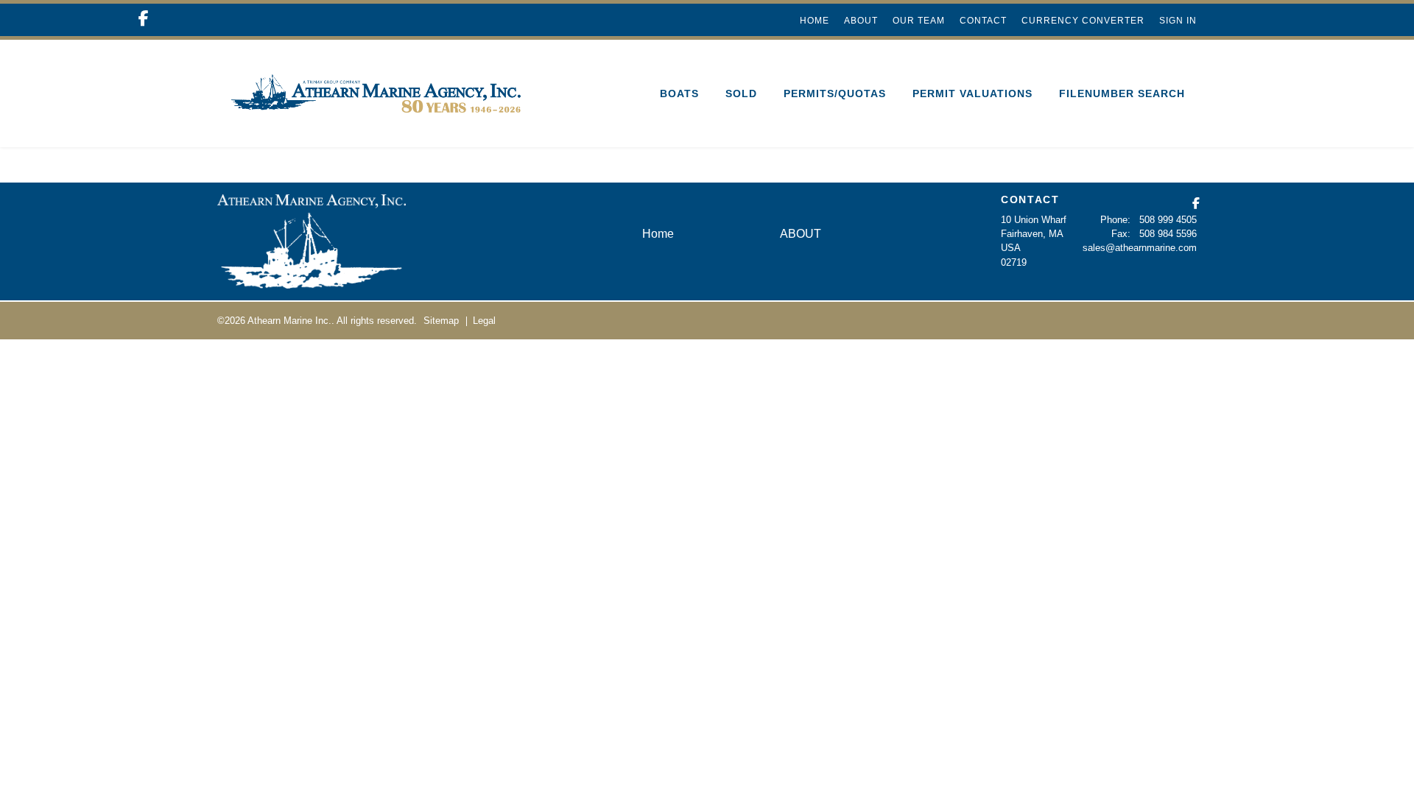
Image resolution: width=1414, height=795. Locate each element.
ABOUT (861, 20)
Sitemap (441, 320)
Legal (484, 320)
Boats (679, 93)
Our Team (919, 20)
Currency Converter (1082, 20)
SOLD (741, 93)
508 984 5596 (1168, 233)
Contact (983, 20)
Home (814, 20)
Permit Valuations (972, 93)
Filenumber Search (1122, 93)
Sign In (1178, 20)
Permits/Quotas (835, 93)
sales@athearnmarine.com (1140, 247)
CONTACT (1030, 199)
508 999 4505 (1168, 219)
